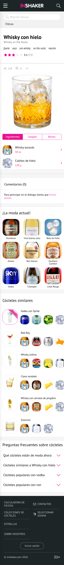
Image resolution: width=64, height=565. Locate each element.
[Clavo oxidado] (10, 382)
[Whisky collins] (10, 360)
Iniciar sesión (32, 545)
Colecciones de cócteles (14, 514)
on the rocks (39, 48)
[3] (13, 55)
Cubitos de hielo (25, 163)
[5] (21, 55)
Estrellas (10, 524)
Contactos (44, 504)
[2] (9, 55)
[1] (6, 55)
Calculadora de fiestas (14, 504)
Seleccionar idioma (45, 514)
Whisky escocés (24, 150)
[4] (17, 55)
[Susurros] (10, 425)
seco (14, 48)
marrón (52, 48)
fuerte (7, 48)
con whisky (25, 48)
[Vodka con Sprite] (10, 317)
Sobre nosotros (14, 534)
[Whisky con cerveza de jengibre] (10, 404)
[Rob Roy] (10, 338)
